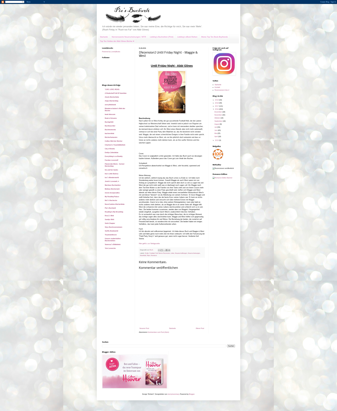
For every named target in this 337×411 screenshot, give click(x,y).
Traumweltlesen (111, 235)
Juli (215, 127)
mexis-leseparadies (112, 193)
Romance (154, 255)
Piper (148, 255)
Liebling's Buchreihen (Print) (161, 37)
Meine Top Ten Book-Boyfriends (214, 37)
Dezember (218, 112)
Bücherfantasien (111, 137)
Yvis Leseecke (110, 248)
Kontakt (217, 87)
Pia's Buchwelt (110, 208)
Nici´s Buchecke (111, 200)
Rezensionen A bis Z (222, 90)
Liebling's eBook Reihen (187, 37)
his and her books (111, 170)
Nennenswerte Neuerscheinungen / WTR (129, 37)
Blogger (191, 394)
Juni (216, 130)
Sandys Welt (109, 219)
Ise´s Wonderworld (112, 177)
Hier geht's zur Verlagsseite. (149, 243)
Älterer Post (200, 328)
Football (151, 253)
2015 (217, 140)
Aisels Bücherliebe (112, 97)
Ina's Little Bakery (111, 174)
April (216, 136)
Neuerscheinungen (194, 253)
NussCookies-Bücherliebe (115, 204)
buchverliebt (109, 133)
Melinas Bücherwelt (112, 189)
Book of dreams (111, 118)
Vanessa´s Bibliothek (113, 244)
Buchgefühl (109, 122)
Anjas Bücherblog (111, 101)
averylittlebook (110, 105)
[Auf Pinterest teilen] (169, 250)
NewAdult (143, 255)
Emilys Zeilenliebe (111, 152)
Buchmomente (110, 130)
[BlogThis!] (161, 250)
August (217, 124)
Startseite (104, 37)
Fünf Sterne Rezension (162, 253)
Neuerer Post (144, 328)
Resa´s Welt (109, 216)
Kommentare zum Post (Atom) (158, 332)
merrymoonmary (173, 394)
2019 (217, 100)
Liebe (172, 253)
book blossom (110, 114)
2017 (217, 106)
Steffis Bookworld (111, 231)
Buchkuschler (110, 126)
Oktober (217, 118)
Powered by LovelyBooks (111, 52)
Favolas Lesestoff (111, 160)
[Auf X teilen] (164, 250)
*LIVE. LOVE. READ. (112, 89)
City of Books (110, 149)
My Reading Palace (112, 197)
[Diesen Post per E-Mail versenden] (159, 250)
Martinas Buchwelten (113, 185)
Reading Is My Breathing (114, 212)
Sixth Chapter (110, 223)
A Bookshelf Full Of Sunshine (116, 93)
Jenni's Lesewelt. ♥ (112, 181)
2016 (217, 109)
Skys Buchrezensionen (113, 227)
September (218, 121)
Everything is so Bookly (114, 156)
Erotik (147, 253)
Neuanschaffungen (181, 253)
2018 (217, 103)
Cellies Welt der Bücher (113, 141)
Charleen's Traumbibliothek (115, 145)
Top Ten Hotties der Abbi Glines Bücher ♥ (117, 41)
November (218, 115)
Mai (215, 133)
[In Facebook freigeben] (166, 250)
